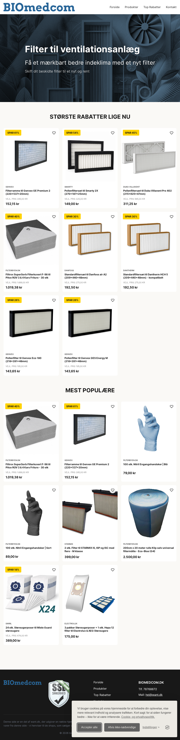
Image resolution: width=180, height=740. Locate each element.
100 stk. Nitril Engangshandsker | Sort (28, 547)
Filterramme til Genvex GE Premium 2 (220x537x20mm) (28, 192)
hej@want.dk (154, 694)
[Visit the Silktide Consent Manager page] (167, 727)
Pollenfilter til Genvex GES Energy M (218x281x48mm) (86, 359)
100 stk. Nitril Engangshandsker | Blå (145, 464)
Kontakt (171, 7)
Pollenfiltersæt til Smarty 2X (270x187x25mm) (81, 192)
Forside (115, 7)
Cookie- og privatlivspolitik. (138, 717)
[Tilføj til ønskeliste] (54, 133)
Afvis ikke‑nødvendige (122, 727)
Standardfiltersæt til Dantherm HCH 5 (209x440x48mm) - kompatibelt (145, 276)
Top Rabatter (152, 7)
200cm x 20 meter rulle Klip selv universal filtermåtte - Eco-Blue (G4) (148, 549)
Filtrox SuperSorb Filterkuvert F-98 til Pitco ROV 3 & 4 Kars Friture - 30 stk (28, 276)
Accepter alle (89, 727)
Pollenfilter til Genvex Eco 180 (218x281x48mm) (23, 359)
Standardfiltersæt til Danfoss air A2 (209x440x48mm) (86, 276)
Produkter (131, 7)
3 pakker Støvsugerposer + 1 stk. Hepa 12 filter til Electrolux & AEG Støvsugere (89, 629)
